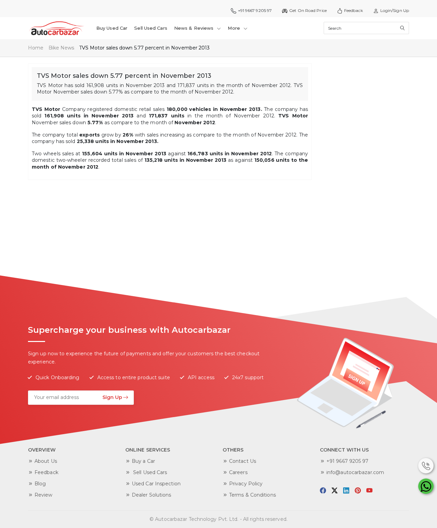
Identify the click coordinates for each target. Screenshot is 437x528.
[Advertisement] (367, 165)
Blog (40, 484)
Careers (238, 472)
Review (43, 495)
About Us (45, 461)
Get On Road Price (308, 10)
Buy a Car (143, 461)
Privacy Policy (246, 484)
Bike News (61, 48)
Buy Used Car (111, 28)
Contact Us (242, 461)
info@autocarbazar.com (355, 472)
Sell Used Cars (150, 28)
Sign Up (112, 397)
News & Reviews (194, 28)
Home (35, 48)
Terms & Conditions (252, 495)
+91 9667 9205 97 (347, 461)
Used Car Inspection (156, 484)
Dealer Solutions (151, 495)
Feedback (353, 10)
